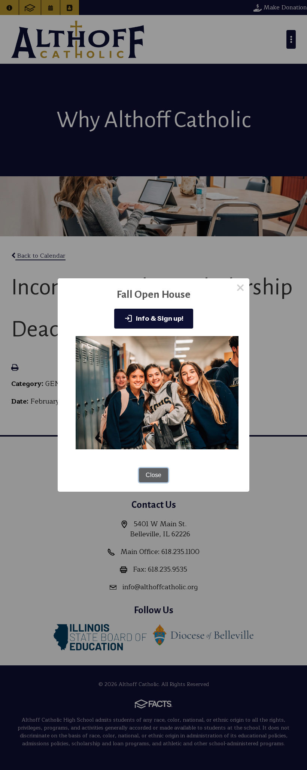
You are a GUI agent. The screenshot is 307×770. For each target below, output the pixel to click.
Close (153, 475)
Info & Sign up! (159, 318)
